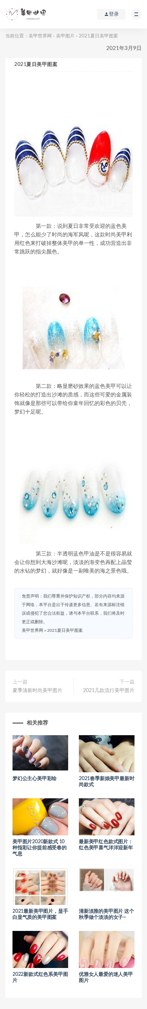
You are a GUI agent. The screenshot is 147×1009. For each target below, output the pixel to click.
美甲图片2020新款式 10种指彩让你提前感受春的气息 (39, 847)
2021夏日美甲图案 (65, 630)
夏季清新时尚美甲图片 (37, 690)
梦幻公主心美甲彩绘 (34, 778)
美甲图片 (65, 36)
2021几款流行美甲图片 (109, 690)
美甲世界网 (40, 36)
